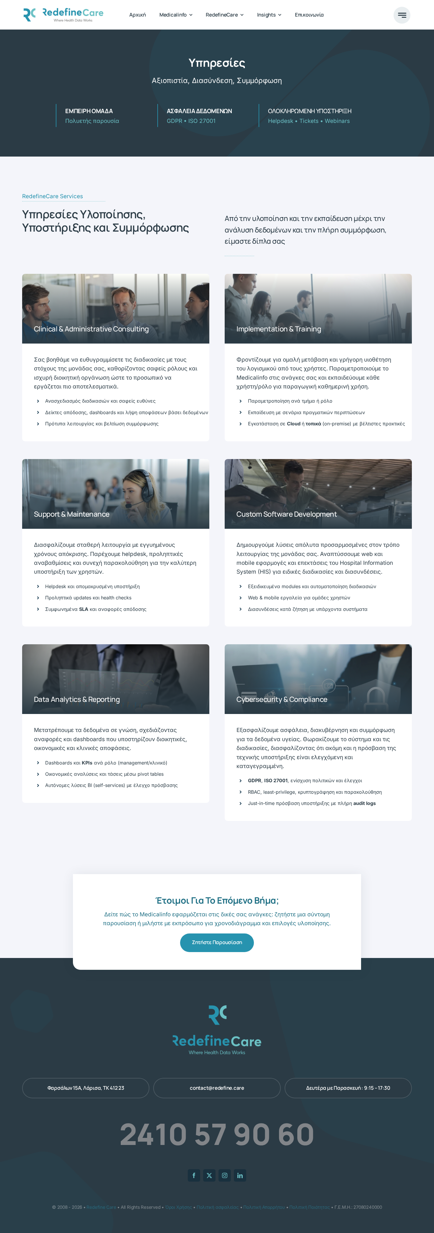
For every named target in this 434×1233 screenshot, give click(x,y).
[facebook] (194, 1175)
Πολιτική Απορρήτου (264, 1207)
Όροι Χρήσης (178, 1207)
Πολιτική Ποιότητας (309, 1207)
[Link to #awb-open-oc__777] (402, 15)
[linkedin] (240, 1175)
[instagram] (224, 1175)
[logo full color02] (63, 10)
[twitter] (209, 1175)
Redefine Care (101, 1207)
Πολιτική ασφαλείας (218, 1207)
